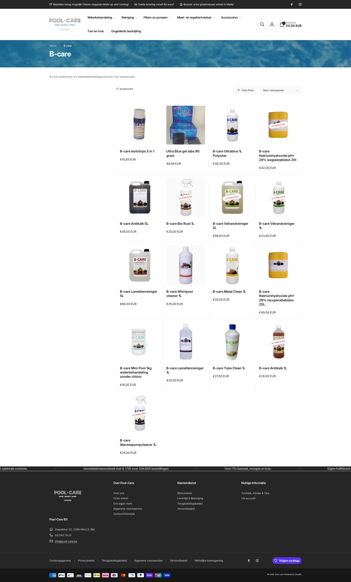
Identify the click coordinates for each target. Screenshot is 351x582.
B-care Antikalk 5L (134, 224)
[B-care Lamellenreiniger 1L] (186, 355)
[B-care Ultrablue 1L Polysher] (232, 138)
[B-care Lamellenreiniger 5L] (139, 278)
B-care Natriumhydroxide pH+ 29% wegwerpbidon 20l (277, 155)
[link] (89, 4)
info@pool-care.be (66, 541)
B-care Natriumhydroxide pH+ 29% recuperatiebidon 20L (277, 298)
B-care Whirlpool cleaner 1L (179, 294)
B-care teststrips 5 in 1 (137, 151)
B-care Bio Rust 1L (180, 224)
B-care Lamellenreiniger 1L (185, 370)
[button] (101, 17)
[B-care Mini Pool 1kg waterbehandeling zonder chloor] (139, 355)
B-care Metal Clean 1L (229, 291)
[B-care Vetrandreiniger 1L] (279, 210)
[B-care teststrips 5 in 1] (139, 138)
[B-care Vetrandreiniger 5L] (232, 210)
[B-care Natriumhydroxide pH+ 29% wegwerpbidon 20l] (279, 138)
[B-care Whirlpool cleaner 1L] (186, 278)
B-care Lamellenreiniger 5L (138, 294)
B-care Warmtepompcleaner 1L (138, 442)
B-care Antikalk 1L (273, 368)
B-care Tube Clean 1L (229, 368)
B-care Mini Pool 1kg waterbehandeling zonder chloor (136, 372)
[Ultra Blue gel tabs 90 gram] (186, 138)
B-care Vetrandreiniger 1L (277, 226)
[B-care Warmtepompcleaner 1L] (139, 427)
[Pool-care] (67, 509)
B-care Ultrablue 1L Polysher (227, 153)
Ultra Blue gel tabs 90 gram (182, 153)
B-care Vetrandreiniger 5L (230, 226)
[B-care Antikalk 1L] (279, 355)
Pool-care (279, 574)
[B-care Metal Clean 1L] (232, 278)
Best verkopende (273, 90)
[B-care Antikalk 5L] (139, 210)
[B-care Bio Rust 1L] (186, 210)
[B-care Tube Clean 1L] (232, 355)
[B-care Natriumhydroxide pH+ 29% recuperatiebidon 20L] (279, 278)
